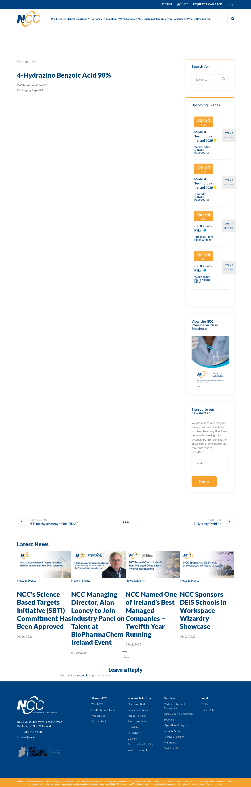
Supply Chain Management (179, 713)
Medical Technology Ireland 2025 (203, 136)
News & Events (26, 580)
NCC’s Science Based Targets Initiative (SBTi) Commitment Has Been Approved (44, 610)
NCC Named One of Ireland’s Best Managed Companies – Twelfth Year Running (151, 614)
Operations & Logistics (177, 725)
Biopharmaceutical (138, 709)
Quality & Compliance (173, 18)
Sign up (204, 481)
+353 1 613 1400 (31, 731)
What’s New (194, 18)
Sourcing (169, 719)
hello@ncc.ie (27, 737)
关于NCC (182, 4)
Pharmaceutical (136, 704)
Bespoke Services (174, 731)
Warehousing (171, 742)
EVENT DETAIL (229, 135)
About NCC (136, 18)
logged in (82, 675)
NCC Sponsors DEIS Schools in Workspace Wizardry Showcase (203, 610)
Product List (58, 18)
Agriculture (134, 732)
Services (97, 18)
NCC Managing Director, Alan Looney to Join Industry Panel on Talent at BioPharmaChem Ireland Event (98, 618)
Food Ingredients (137, 721)
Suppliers (112, 18)
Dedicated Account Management (174, 706)
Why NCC (123, 18)
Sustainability (152, 18)
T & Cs (204, 704)
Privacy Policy (208, 709)
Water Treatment (137, 750)
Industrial (133, 727)
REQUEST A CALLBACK (207, 4)
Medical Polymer (137, 715)
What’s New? (98, 721)
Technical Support (174, 736)
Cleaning (132, 738)
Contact (206, 18)
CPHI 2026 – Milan (203, 228)
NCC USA (167, 4)
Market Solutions (77, 18)
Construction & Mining (140, 744)
